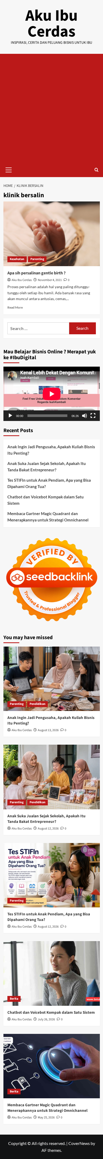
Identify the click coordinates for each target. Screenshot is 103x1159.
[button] (8, 169)
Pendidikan (37, 704)
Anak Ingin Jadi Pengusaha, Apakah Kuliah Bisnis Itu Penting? (51, 449)
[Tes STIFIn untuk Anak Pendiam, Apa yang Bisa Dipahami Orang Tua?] (51, 875)
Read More (15, 307)
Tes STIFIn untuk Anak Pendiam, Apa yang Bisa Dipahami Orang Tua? (49, 483)
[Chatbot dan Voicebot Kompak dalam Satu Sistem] (51, 973)
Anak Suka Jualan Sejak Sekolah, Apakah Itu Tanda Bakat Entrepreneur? (46, 466)
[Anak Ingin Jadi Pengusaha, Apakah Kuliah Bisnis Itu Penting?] (51, 679)
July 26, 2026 (46, 1019)
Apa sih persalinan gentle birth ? (36, 273)
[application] (51, 394)
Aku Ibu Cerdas (51, 24)
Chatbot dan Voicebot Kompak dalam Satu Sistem (45, 500)
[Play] (10, 415)
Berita (14, 998)
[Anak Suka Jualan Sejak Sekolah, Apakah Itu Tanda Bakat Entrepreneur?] (51, 777)
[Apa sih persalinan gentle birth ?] (51, 233)
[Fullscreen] (93, 415)
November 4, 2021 (50, 280)
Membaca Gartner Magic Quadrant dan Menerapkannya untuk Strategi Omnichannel (47, 516)
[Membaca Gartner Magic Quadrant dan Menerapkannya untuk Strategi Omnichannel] (51, 1066)
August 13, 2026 (48, 730)
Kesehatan (17, 259)
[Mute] (84, 415)
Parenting (37, 259)
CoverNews (79, 1143)
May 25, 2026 (46, 1117)
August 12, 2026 (48, 828)
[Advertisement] (51, 108)
